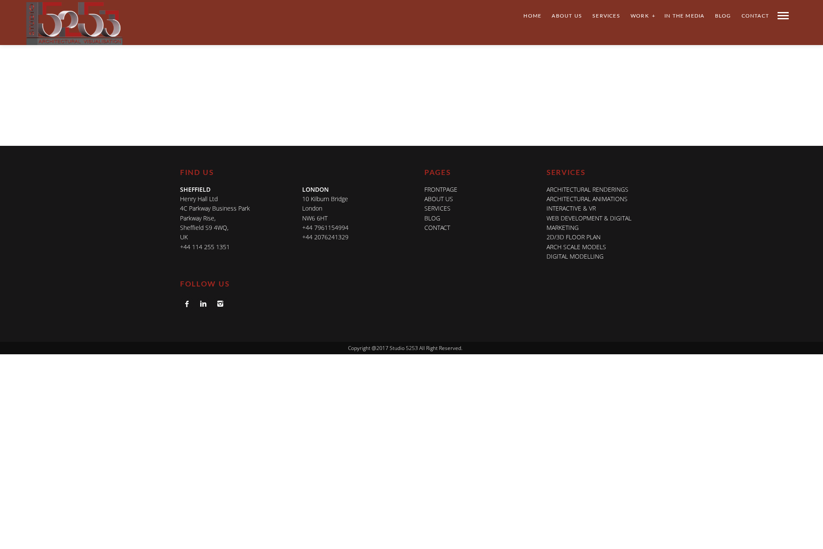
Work (640, 15)
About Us (567, 15)
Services (606, 15)
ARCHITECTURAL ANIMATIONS (587, 199)
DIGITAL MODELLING (575, 256)
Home (532, 15)
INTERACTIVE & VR (571, 208)
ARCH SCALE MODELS (576, 247)
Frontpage (440, 189)
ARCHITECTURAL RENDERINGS (587, 189)
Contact (755, 15)
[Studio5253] (74, 35)
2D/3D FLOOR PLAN (574, 237)
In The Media (684, 15)
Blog (723, 15)
